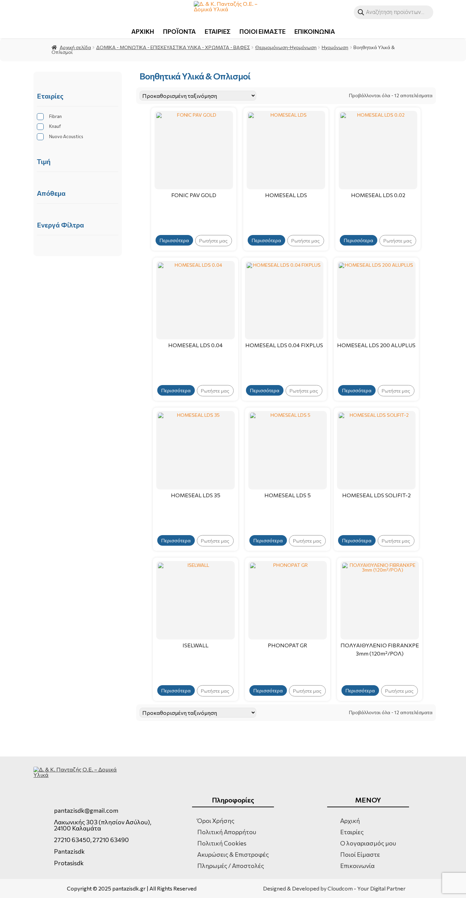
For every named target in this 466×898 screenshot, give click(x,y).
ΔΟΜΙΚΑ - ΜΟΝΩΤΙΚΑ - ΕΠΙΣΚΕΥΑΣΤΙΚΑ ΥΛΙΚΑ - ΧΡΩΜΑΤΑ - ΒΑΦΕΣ (173, 47)
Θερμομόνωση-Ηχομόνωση (286, 47)
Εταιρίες (352, 832)
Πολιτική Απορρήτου (226, 832)
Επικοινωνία (357, 865)
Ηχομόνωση (335, 47)
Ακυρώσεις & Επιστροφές (233, 854)
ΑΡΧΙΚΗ (142, 31)
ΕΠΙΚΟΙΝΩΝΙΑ (314, 31)
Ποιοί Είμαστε (360, 854)
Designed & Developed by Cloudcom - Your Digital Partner (334, 888)
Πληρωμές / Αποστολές (230, 865)
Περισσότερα (174, 240)
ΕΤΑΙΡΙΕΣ (218, 31)
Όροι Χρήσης (215, 820)
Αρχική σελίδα (75, 47)
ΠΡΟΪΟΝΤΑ (179, 31)
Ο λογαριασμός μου (368, 843)
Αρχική (350, 820)
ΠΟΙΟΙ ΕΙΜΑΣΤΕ (262, 31)
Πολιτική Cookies (221, 843)
